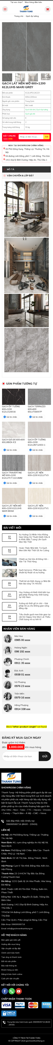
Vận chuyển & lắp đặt (20, 175)
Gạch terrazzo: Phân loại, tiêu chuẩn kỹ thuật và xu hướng (32, 571)
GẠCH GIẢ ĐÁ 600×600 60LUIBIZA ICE (13, 441)
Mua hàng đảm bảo (33, 2)
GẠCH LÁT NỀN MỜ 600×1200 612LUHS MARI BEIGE (11, 508)
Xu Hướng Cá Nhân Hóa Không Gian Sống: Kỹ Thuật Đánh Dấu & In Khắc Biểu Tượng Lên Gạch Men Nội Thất (34, 538)
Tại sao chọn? (16, 2)
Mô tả (10, 169)
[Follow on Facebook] (5, 991)
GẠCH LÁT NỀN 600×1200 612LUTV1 (38, 507)
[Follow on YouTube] (18, 991)
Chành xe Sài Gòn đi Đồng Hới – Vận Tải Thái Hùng (34, 560)
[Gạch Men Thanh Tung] (26, 9)
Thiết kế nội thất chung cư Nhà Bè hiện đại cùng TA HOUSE (34, 582)
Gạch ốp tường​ (32, 16)
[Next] (46, 47)
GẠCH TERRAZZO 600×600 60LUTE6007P (37, 409)
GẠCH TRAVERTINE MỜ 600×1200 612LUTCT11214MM (12, 475)
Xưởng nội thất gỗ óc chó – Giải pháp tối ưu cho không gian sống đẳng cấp (34, 606)
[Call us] (12, 991)
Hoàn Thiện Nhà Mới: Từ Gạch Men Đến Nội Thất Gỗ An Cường (34, 549)
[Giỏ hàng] (48, 9)
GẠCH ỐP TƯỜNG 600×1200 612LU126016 (11, 409)
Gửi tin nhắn (12, 417)
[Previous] (6, 47)
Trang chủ (18, 16)
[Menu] (5, 9)
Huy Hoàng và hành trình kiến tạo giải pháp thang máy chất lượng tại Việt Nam (34, 594)
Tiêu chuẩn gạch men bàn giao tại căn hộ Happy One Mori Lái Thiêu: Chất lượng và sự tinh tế (35, 617)
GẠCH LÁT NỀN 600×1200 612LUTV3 (38, 474)
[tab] (26, 169)
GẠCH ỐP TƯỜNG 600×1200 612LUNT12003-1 (37, 442)
